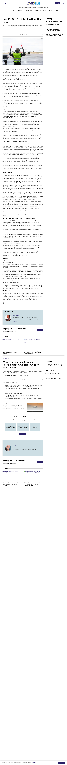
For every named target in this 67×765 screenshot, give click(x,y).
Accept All (62, 762)
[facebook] (19, 34)
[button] (3, 3)
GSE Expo (56, 10)
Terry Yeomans (6, 30)
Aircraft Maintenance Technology (25, 10)
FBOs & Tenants (6, 15)
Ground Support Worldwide (41, 10)
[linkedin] (20, 34)
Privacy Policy (34, 762)
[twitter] (22, 34)
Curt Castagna (13, 375)
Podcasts (50, 10)
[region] (33, 763)
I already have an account (22, 436)
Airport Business (12, 10)
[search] (5, 3)
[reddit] (24, 34)
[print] (42, 34)
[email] (26, 34)
